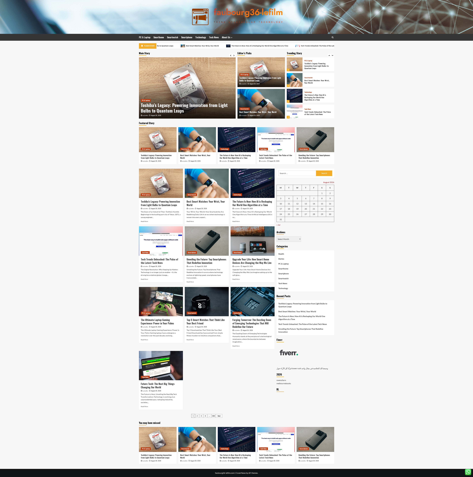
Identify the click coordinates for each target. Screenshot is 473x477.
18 (289, 209)
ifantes (281, 259)
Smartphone (186, 37)
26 (297, 214)
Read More (144, 221)
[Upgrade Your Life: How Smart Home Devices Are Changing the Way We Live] (253, 241)
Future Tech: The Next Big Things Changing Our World (158, 385)
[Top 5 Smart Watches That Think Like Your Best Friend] (207, 301)
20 (306, 209)
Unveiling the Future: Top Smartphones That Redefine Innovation (330, 46)
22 (322, 209)
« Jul (278, 225)
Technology (200, 37)
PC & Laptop (144, 37)
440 (213, 416)
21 (314, 209)
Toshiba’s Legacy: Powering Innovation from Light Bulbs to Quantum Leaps (260, 79)
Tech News (214, 37)
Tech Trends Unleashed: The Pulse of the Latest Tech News (271, 46)
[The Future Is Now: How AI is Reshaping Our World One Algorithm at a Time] (295, 80)
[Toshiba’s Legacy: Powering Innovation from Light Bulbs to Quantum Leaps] (158, 139)
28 (314, 214)
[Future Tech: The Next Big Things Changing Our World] (161, 365)
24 (281, 214)
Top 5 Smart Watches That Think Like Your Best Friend (206, 321)
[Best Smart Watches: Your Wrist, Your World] (187, 88)
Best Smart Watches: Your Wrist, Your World (179, 110)
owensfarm (281, 380)
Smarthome (158, 37)
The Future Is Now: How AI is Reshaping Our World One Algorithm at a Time (208, 46)
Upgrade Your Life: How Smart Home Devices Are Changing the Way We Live (251, 261)
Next (219, 416)
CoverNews (241, 473)
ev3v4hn (145, 116)
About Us (226, 37)
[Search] (332, 37)
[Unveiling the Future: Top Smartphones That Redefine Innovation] (295, 111)
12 (297, 203)
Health (281, 254)
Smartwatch (172, 37)
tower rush (296, 368)
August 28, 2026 (156, 115)
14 (314, 203)
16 (330, 203)
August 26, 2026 (156, 327)
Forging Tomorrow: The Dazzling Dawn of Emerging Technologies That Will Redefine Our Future (251, 323)
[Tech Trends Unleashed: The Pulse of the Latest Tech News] (295, 96)
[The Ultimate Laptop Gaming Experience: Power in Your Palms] (161, 301)
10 (281, 203)
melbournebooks (284, 383)
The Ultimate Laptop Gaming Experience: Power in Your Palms (157, 321)
